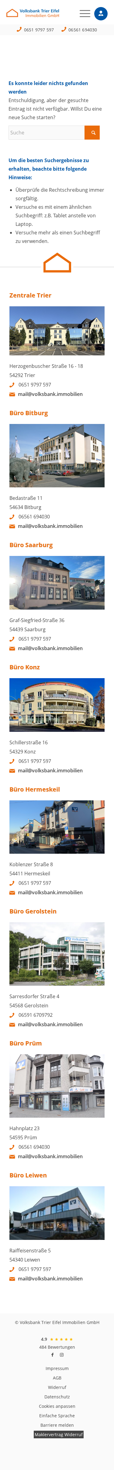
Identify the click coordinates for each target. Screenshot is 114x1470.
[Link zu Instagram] (61, 1354)
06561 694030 (82, 30)
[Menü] (82, 14)
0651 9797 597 (39, 30)
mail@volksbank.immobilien (50, 394)
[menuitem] (82, 14)
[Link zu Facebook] (52, 1354)
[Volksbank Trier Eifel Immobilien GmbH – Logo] (46, 15)
